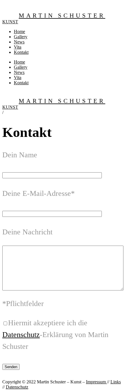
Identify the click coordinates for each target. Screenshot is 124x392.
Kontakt (21, 52)
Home (19, 31)
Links (115, 381)
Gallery (20, 36)
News (19, 41)
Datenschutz (21, 334)
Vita (17, 47)
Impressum (96, 381)
